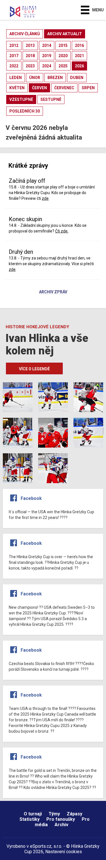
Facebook (31, 498)
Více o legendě (34, 369)
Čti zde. (61, 231)
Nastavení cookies (63, 851)
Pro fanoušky (60, 819)
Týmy (54, 814)
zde (45, 198)
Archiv (61, 824)
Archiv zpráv (53, 292)
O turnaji (33, 814)
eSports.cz (40, 846)
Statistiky (30, 819)
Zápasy (74, 814)
